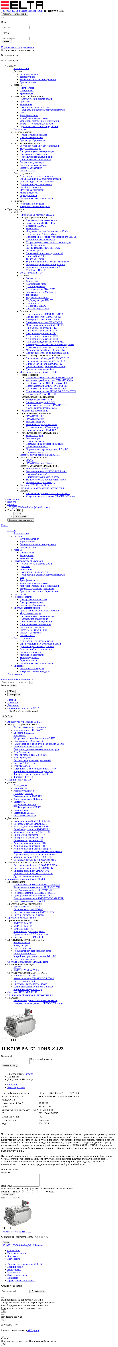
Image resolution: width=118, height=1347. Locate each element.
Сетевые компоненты (37, 446)
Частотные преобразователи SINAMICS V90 (49, 380)
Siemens (29, 1074)
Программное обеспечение (34, 154)
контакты (12, 504)
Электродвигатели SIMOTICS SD (43, 319)
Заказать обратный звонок (14, 14)
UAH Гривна (20, 517)
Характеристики (16, 1087)
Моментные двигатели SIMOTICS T (45, 325)
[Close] (2, 17)
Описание (12, 1084)
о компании (13, 499)
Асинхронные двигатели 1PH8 (42, 339)
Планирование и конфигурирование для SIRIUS (51, 236)
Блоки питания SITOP (31, 272)
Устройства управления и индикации (39, 121)
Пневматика (20, 129)
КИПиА (18, 550)
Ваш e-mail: (7, 1056)
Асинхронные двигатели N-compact (44, 341)
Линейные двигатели (31, 187)
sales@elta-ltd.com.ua (32, 11)
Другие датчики (28, 82)
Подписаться (37, 1291)
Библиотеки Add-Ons (37, 468)
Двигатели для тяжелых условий (37, 181)
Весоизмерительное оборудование (38, 79)
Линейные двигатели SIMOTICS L (44, 322)
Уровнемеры (26, 93)
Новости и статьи (16, 1253)
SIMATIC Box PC (35, 416)
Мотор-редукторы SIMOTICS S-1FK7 (45, 350)
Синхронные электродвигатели (36, 198)
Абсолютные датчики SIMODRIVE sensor (48, 493)
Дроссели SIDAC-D (36, 225)
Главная (11, 699)
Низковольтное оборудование (29, 561)
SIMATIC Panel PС (35, 419)
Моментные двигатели (32, 190)
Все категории (15, 674)
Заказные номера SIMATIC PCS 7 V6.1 (46, 471)
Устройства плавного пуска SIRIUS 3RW (47, 261)
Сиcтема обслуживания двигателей (44, 253)
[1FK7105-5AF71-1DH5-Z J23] (18, 1041)
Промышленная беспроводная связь (44, 443)
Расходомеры (26, 90)
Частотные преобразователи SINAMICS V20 (49, 377)
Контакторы (26, 104)
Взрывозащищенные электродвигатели (40, 179)
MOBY (29, 460)
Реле (22, 112)
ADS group (33, 1330)
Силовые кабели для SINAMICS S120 (45, 366)
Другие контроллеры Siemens (41, 408)
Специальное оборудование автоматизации (42, 488)
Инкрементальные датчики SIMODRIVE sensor (51, 496)
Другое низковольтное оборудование (39, 126)
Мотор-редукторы (29, 192)
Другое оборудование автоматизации (39, 145)
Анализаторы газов (36, 283)
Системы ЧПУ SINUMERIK (34, 485)
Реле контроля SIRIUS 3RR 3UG (43, 248)
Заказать (6, 41)
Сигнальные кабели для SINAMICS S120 (47, 358)
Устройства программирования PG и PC (47, 449)
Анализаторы (27, 87)
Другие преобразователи (33, 140)
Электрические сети (36, 452)
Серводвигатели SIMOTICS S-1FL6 (44, 314)
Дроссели (25, 101)
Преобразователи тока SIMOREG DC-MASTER (51, 391)
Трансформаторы (29, 115)
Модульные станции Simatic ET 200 (38, 372)
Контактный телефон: (41, 1059)
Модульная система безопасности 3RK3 (47, 231)
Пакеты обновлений (36, 474)
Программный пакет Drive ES (41, 394)
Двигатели (13, 705)
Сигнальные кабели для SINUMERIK (45, 361)
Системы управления (31, 167)
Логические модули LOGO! (40, 402)
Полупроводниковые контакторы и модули (42, 110)
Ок (3, 1311)
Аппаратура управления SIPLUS (37, 214)
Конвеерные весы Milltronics (40, 292)
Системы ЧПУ (27, 170)
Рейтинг (5, 1191)
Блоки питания (21, 68)
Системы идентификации (33, 165)
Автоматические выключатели (36, 99)
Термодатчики (27, 76)
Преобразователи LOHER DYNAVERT (46, 383)
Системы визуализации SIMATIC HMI (40, 454)
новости (11, 501)
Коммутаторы (33, 438)
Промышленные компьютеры (35, 159)
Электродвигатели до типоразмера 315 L (47, 352)
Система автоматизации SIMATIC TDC (46, 405)
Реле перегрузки (34, 250)
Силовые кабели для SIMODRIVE (44, 363)
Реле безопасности (35, 245)
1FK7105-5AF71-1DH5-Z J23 (16, 1231)
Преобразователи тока (31, 137)
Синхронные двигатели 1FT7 (41, 330)
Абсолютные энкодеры (32, 203)
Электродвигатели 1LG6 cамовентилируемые (50, 344)
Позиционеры (33, 303)
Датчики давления (29, 74)
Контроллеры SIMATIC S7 (40, 399)
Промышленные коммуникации (36, 156)
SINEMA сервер (34, 435)
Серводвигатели (28, 195)
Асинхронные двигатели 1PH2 (42, 336)
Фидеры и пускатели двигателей (37, 123)
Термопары (32, 294)
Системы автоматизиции (27, 608)
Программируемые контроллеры (37, 151)
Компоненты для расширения (41, 424)
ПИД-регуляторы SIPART (39, 300)
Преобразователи (23, 596)
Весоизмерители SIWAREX (40, 289)
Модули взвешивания (37, 297)
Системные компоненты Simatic (42, 477)
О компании (13, 1250)
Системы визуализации (32, 162)
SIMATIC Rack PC (35, 421)
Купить (5, 1242)
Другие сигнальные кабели (40, 369)
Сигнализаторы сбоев (37, 308)
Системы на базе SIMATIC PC (41, 430)
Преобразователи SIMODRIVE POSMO (47, 386)
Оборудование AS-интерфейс (41, 234)
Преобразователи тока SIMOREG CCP (46, 388)
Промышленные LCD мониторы (43, 427)
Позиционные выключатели (34, 107)
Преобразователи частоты (33, 134)
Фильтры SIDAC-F (36, 270)
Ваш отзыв (7, 1185)
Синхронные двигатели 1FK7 (41, 328)
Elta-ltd (4, 525)
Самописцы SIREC (36, 305)
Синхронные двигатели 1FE (41, 333)
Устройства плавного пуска (34, 118)
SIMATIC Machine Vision (39, 463)
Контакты (12, 1256)
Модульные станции (30, 148)
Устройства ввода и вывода (40, 482)
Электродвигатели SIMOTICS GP (43, 317)
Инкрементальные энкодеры (35, 206)
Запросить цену (9, 1066)
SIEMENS (12, 702)
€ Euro (18, 513)
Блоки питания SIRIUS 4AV (40, 223)
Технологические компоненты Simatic (46, 479)
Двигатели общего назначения (36, 184)
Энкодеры (19, 665)
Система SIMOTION (36, 256)
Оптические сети (35, 441)
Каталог (11, 530)
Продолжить (8, 1195)
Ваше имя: (6, 1172)
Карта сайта (13, 1258)
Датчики (18, 536)
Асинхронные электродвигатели (37, 176)
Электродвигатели (23, 638)
